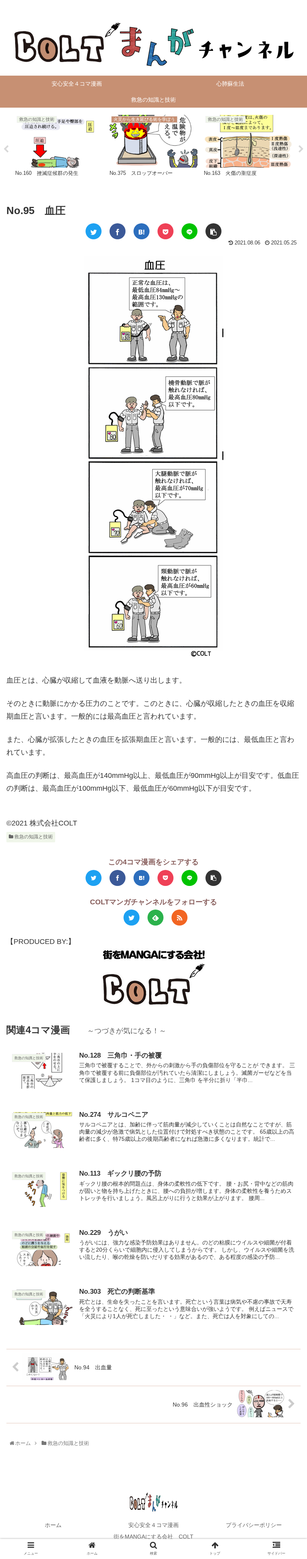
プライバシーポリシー (254, 1525)
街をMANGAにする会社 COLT (153, 1536)
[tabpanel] (59, 148)
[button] (285, 997)
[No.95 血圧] (142, 231)
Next (301, 149)
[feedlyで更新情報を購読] (155, 918)
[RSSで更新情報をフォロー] (179, 918)
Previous (6, 149)
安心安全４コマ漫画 (153, 1525)
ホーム (53, 1525)
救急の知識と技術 (33, 837)
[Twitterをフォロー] (132, 918)
